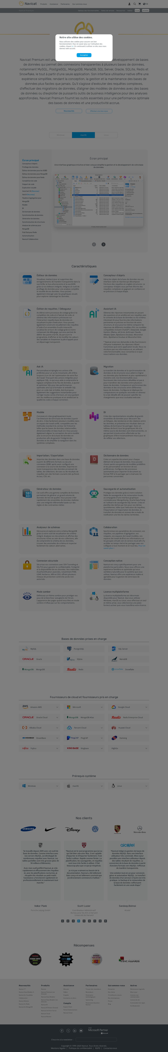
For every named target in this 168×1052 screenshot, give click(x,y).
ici (72, 46)
